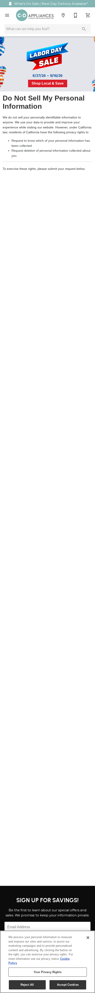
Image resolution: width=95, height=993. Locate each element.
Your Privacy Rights (47, 972)
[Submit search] (84, 29)
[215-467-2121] (75, 15)
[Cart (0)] (88, 15)
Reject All (27, 984)
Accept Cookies (68, 984)
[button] (7, 15)
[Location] (63, 15)
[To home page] (34, 15)
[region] (47, 962)
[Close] (88, 938)
